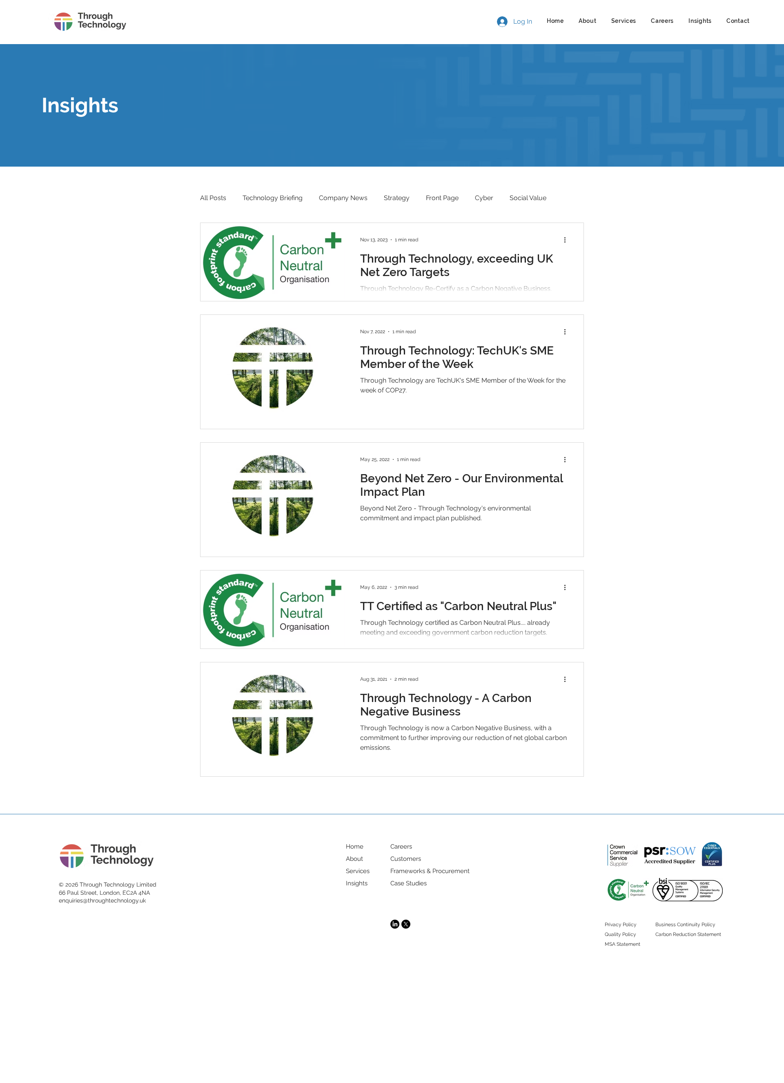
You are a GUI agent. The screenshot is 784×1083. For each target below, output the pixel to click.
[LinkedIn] (394, 924)
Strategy (397, 198)
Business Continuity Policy (685, 924)
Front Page (442, 198)
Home (354, 846)
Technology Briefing (273, 198)
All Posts (213, 198)
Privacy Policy (621, 924)
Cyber (484, 198)
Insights (357, 883)
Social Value (528, 198)
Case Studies (408, 883)
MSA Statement (622, 944)
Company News (343, 198)
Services (358, 871)
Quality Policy (620, 934)
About (354, 858)
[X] (405, 924)
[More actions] (567, 240)
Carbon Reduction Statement (688, 934)
